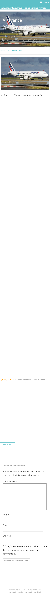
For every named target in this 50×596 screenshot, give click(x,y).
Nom (6, 514)
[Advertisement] (25, 213)
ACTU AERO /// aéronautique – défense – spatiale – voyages (23, 8)
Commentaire (10, 481)
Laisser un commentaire (11, 50)
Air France (12, 20)
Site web (7, 536)
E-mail (6, 525)
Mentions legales (14, 590)
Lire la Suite (11, 36)
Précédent (7, 444)
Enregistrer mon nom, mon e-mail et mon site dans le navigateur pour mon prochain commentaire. (25, 550)
